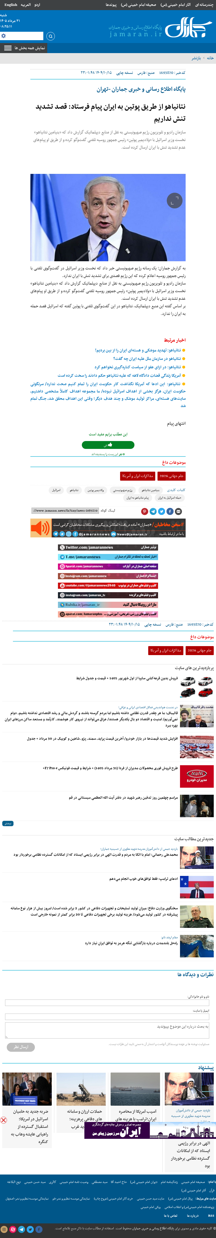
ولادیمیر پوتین (96, 490)
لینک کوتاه (108, 511)
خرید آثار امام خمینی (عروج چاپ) (113, 1198)
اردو (37, 5)
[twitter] (30, 1230)
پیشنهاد (206, 1068)
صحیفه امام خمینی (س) (138, 5)
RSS (211, 1216)
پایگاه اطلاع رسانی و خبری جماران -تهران (141, 89)
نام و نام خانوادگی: (198, 997)
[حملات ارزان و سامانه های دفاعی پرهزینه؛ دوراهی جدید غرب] (81, 1089)
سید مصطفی (99, 1182)
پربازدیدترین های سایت (194, 668)
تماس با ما (170, 1216)
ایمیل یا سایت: (201, 1011)
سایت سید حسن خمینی (150, 1198)
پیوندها (111, 5)
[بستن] (3, 1120)
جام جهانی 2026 (171, 476)
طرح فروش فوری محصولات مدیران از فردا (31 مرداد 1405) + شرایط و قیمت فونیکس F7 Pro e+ (110, 768)
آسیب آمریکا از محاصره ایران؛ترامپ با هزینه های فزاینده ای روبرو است (135, 1119)
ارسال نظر (20, 1047)
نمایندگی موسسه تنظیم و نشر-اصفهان (27, 1198)
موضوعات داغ (174, 462)
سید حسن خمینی (35, 1182)
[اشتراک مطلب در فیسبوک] (170, 511)
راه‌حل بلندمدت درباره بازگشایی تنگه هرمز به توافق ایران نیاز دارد (131, 943)
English (10, 5)
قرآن (211, 1190)
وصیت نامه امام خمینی (74, 1182)
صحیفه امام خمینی (193, 1182)
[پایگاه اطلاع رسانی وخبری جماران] (159, 27)
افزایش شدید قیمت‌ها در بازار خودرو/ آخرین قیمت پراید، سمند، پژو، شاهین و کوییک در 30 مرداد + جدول (102, 739)
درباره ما (193, 1216)
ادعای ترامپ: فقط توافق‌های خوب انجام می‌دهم (143, 879)
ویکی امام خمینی (151, 1207)
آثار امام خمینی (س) (176, 5)
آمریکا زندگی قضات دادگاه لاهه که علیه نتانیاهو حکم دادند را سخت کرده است (120, 375)
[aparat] (13, 1230)
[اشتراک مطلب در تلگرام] (153, 511)
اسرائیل (56, 490)
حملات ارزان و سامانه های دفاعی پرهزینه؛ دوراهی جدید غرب (84, 1119)
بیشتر (7, 823)
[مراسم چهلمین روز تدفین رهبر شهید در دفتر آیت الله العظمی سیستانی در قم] (197, 806)
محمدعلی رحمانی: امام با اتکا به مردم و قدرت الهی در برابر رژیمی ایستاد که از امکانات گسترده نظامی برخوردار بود (96, 855)
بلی (106, 445)
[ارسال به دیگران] (178, 511)
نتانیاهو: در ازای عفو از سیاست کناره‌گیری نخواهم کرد (138, 367)
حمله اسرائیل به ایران (169, 498)
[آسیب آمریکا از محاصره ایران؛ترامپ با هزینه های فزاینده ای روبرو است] (135, 1089)
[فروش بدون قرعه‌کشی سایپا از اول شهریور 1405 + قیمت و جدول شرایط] (197, 686)
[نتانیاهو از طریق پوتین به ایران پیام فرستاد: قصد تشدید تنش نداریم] (108, 217)
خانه (210, 58)
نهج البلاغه (14, 1182)
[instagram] (4, 1230)
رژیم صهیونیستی (122, 490)
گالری (52, 1182)
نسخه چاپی (124, 72)
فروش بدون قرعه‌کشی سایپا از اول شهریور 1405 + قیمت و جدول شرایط (127, 678)
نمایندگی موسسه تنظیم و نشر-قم (71, 1198)
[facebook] (39, 1230)
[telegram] (21, 1230)
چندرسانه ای (204, 5)
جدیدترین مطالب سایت (194, 839)
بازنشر (196, 58)
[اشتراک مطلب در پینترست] (144, 511)
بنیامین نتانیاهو (150, 490)
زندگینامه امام (169, 1182)
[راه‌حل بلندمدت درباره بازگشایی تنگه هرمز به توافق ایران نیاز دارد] (197, 946)
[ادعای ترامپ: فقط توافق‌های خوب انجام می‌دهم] (197, 887)
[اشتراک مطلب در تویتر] (161, 511)
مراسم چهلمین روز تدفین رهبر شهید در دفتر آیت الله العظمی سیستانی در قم (123, 798)
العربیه (26, 5)
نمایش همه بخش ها (30, 48)
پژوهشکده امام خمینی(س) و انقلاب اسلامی (189, 1207)
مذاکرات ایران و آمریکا (137, 476)
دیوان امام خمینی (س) (144, 1182)
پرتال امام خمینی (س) (180, 1198)
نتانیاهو (74, 490)
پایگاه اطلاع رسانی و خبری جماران (152, 1228)
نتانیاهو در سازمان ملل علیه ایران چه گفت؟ (147, 358)
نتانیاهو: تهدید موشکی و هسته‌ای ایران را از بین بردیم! (138, 350)
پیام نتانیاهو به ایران (138, 498)
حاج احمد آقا (119, 1182)
